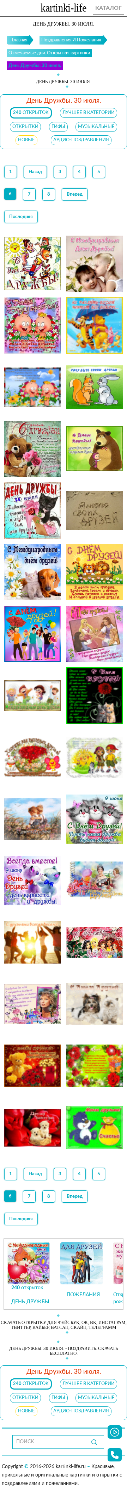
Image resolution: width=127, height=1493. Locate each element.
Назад (35, 172)
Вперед (75, 194)
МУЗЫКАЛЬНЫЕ (96, 126)
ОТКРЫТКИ (25, 126)
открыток (31, 112)
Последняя (21, 217)
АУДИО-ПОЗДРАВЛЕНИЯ (81, 140)
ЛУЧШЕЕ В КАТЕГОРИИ (88, 112)
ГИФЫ (58, 126)
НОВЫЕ (26, 140)
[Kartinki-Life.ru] (63, 9)
